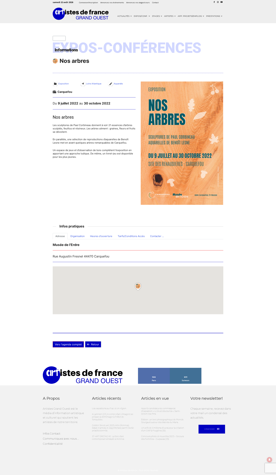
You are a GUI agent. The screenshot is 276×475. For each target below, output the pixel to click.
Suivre (185, 369)
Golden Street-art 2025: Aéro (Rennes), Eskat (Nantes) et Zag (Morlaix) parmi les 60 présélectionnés (113, 428)
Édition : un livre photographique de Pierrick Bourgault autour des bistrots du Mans (162, 420)
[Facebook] (214, 2)
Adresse (60, 236)
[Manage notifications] (269, 459)
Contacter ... (157, 236)
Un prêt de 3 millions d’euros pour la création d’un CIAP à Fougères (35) (162, 429)
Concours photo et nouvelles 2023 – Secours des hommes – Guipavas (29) (162, 437)
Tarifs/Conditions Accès (131, 236)
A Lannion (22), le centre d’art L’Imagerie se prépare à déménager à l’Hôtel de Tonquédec (112, 417)
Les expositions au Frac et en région (109, 408)
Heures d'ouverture (101, 236)
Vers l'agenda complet (68, 344)
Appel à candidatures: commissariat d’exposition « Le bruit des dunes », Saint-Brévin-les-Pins (160, 411)
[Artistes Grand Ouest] (81, 14)
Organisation (77, 236)
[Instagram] (218, 2)
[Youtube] (221, 2)
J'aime (154, 369)
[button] (181, 143)
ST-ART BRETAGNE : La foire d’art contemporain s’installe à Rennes (108, 437)
